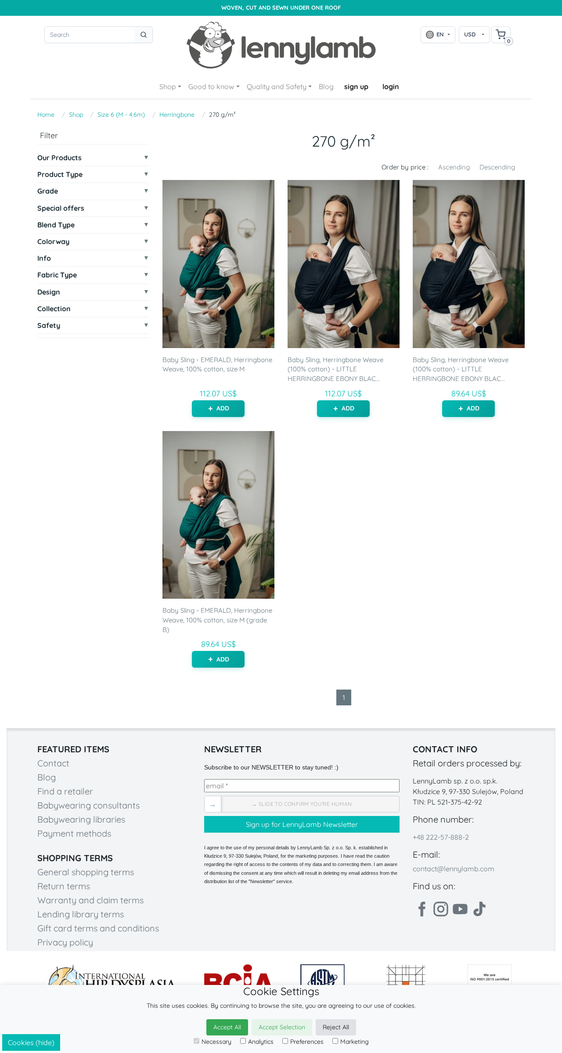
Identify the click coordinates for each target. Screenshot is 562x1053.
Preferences (307, 1042)
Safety (48, 325)
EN (440, 34)
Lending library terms (80, 914)
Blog (326, 86)
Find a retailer (65, 791)
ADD (222, 408)
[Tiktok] (479, 909)
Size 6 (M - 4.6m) (121, 115)
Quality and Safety (276, 86)
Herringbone (177, 115)
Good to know (211, 86)
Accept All (227, 1027)
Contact (53, 763)
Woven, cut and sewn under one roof (281, 7)
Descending (497, 167)
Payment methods (74, 833)
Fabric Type (57, 275)
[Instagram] (441, 909)
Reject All (336, 1027)
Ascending (454, 167)
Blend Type (56, 225)
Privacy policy (65, 942)
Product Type (60, 174)
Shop (167, 86)
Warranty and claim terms (90, 900)
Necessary (216, 1042)
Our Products (59, 158)
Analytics (261, 1042)
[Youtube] (460, 909)
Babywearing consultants (88, 805)
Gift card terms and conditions (98, 928)
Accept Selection (282, 1027)
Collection (54, 309)
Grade (47, 191)
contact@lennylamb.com (453, 868)
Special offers (60, 208)
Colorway (53, 241)
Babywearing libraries (81, 819)
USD (470, 34)
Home (45, 115)
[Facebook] (421, 909)
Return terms (63, 885)
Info (44, 258)
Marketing (354, 1042)
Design (48, 292)
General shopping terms (85, 871)
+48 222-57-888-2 (441, 837)
